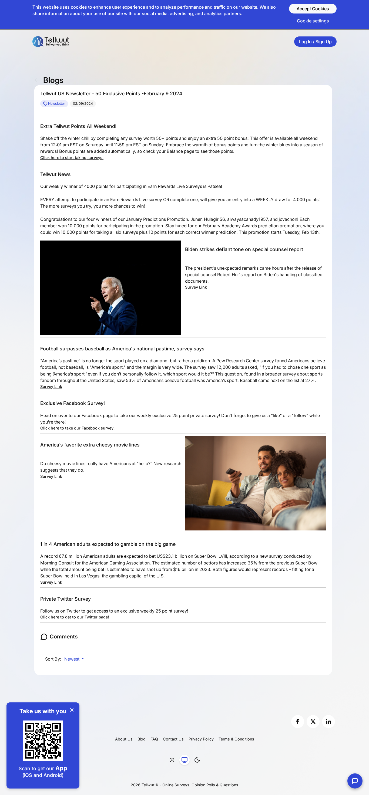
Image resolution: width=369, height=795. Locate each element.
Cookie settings (313, 20)
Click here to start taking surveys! (71, 157)
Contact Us (173, 739)
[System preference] (184, 760)
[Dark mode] (197, 760)
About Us (124, 739)
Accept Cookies (313, 8)
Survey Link (196, 287)
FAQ (154, 739)
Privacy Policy (201, 739)
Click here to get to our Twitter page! (74, 617)
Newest (72, 659)
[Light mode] (172, 760)
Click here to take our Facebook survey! (77, 428)
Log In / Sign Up (315, 41)
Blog (141, 739)
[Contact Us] (355, 781)
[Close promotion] (72, 710)
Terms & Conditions (236, 739)
